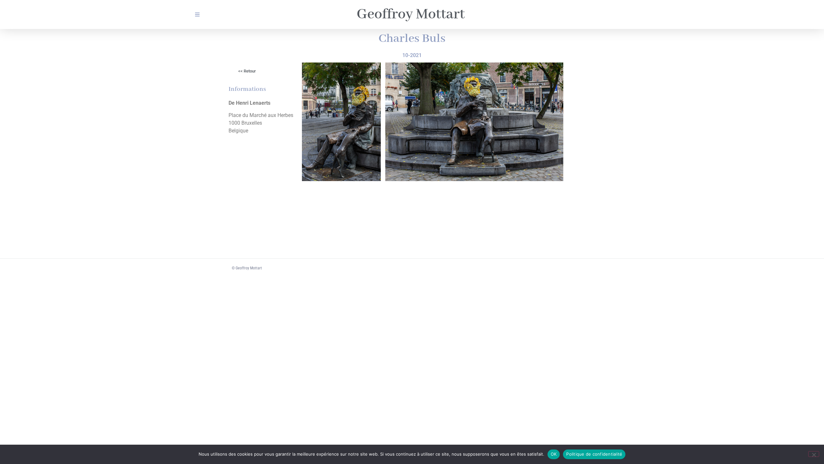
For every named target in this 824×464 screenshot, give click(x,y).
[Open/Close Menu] (197, 14)
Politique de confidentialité (594, 454)
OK (554, 454)
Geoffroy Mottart (411, 14)
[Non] (813, 454)
